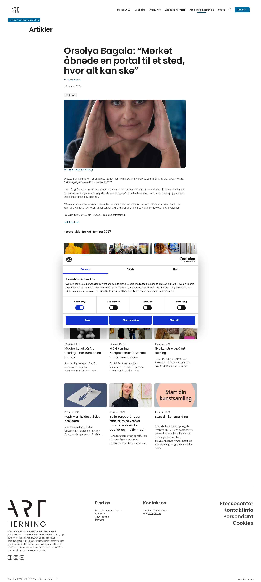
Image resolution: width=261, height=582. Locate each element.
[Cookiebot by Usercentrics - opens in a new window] (182, 259)
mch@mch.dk (154, 513)
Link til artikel (71, 222)
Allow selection (130, 320)
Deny (87, 320)
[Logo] (23, 10)
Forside (12, 20)
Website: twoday (245, 579)
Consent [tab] (85, 269)
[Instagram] (16, 559)
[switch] (113, 307)
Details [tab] (130, 269)
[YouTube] (22, 559)
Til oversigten (73, 80)
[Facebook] (10, 559)
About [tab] (175, 269)
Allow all (174, 320)
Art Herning (70, 95)
